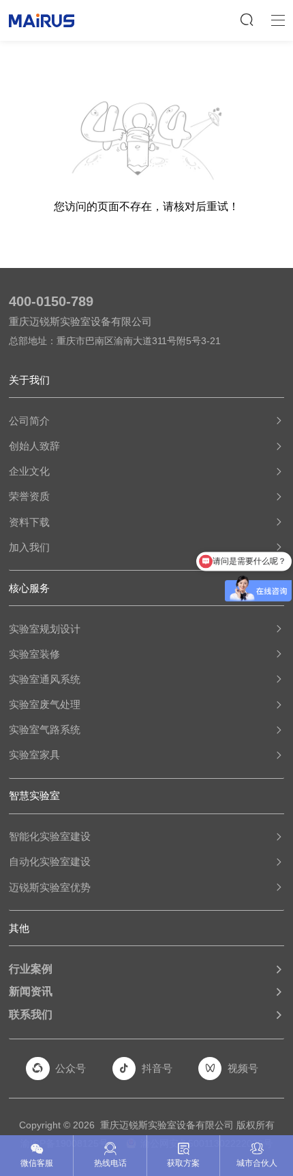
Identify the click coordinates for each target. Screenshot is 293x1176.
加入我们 (29, 547)
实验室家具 (34, 754)
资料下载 (29, 522)
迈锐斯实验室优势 (50, 887)
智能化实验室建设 (50, 836)
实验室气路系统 (44, 729)
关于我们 (29, 380)
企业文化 (29, 471)
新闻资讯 (30, 991)
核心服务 (29, 588)
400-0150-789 (51, 301)
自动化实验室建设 (50, 861)
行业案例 (30, 968)
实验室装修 (34, 654)
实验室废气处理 (44, 704)
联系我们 (30, 1014)
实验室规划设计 (44, 629)
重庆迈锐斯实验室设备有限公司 (167, 1125)
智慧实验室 (34, 795)
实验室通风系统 (44, 679)
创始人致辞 (34, 446)
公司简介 (29, 420)
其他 (19, 928)
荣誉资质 (29, 496)
